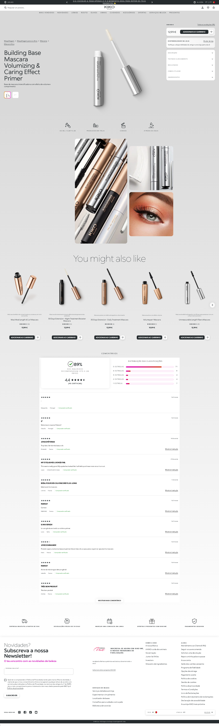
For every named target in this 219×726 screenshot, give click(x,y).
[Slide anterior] (67, 2)
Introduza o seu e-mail (12, 668)
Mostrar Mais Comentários (109, 600)
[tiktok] (30, 712)
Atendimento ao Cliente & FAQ (193, 646)
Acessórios (129, 13)
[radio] (7, 95)
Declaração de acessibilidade (193, 700)
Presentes (174, 13)
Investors (149, 660)
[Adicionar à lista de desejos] (211, 32)
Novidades (62, 13)
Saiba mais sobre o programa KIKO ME (104, 670)
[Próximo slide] (152, 2)
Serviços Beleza (157, 13)
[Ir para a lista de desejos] (208, 7)
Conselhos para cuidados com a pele (108, 702)
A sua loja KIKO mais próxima (193, 704)
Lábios (74, 13)
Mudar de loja (208, 41)
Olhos (94, 13)
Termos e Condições (189, 689)
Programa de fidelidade (190, 667)
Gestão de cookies (188, 682)
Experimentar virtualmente (104, 695)
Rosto (84, 13)
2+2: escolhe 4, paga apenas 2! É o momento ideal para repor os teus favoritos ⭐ (109, 2)
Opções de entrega (189, 671)
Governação (151, 653)
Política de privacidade (15, 688)
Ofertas (142, 13)
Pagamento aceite (188, 675)
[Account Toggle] (202, 7)
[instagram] (19, 712)
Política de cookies (189, 678)
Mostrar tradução (171, 449)
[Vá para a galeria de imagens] (110, 69)
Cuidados (115, 13)
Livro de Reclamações (190, 693)
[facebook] (25, 712)
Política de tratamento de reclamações (197, 697)
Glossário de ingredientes (156, 664)
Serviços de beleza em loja (103, 691)
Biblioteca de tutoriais (102, 706)
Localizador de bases (101, 698)
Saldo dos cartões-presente (192, 664)
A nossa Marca (152, 646)
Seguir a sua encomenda (191, 649)
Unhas (103, 13)
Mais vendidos (46, 13)
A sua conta (186, 660)
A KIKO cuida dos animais (156, 649)
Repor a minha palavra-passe (193, 656)
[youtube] (36, 712)
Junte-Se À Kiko (152, 656)
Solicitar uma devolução (191, 653)
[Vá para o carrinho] (213, 7)
